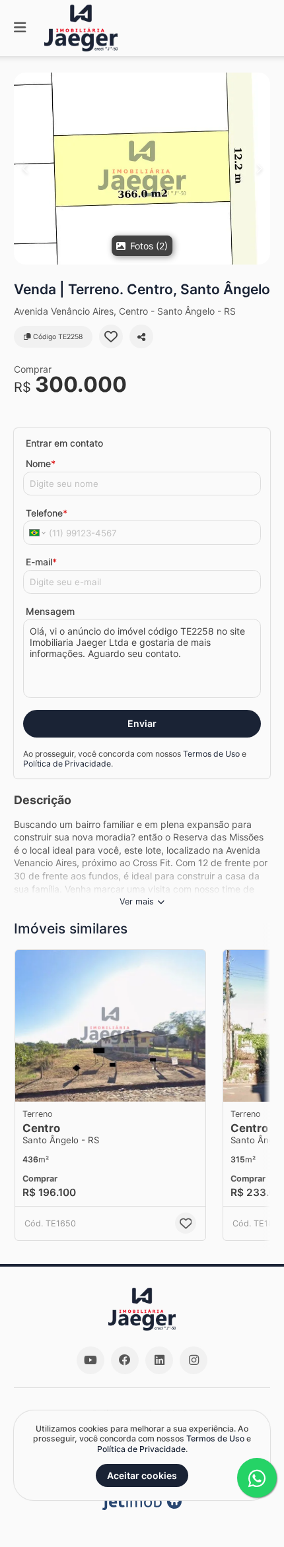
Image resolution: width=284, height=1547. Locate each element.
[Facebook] (125, 1360)
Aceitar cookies (142, 1475)
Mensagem (50, 611)
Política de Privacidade (67, 764)
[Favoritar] (111, 336)
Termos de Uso (211, 754)
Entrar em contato (64, 443)
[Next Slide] (259, 169)
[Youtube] (90, 1360)
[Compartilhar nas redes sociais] (141, 336)
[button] (142, 169)
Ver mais (137, 901)
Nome (40, 463)
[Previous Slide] (25, 169)
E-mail (41, 561)
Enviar (142, 723)
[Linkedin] (159, 1360)
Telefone (46, 513)
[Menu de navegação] (20, 28)
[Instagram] (193, 1360)
